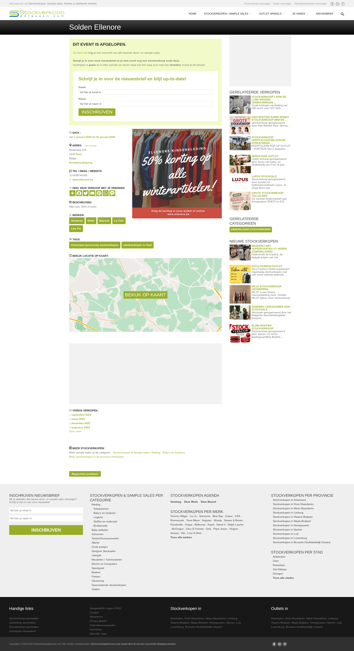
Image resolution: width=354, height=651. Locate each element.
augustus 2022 (80, 427)
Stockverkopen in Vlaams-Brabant (293, 516)
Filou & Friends (195, 528)
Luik (238, 622)
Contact (94, 612)
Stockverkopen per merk (196, 512)
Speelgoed (98, 568)
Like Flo (76, 228)
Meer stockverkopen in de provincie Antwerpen (96, 456)
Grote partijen (100, 546)
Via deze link (80, 52)
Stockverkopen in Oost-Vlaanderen (293, 504)
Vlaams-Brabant (179, 622)
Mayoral (104, 220)
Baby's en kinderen (104, 512)
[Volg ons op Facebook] (332, 4)
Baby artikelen (100, 529)
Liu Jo (193, 516)
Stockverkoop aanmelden (24, 618)
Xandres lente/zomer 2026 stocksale (271, 308)
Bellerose (200, 524)
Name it (220, 524)
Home (193, 13)
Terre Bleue (193, 520)
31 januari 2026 (105, 136)
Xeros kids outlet (265, 156)
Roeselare (279, 565)
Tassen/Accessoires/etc (105, 538)
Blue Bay (218, 516)
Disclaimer (96, 629)
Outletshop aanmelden (22, 622)
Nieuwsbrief (325, 13)
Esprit (211, 524)
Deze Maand (208, 501)
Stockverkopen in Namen (287, 529)
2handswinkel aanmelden (24, 626)
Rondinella (176, 524)
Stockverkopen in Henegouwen (291, 525)
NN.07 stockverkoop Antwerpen (267, 288)
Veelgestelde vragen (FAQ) (105, 608)
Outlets (68, 3)
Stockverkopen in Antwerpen (289, 499)
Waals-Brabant (199, 622)
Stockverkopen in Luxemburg (290, 538)
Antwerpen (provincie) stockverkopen (95, 244)
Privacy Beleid (98, 620)
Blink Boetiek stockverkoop (262, 327)
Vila (183, 533)
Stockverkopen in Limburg (288, 512)
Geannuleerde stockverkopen (109, 585)
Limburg (232, 618)
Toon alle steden (283, 577)
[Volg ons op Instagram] (337, 4)
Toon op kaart (90, 146)
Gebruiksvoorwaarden (103, 625)
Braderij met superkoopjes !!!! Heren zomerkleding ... (269, 248)
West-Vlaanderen (216, 618)
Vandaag (175, 501)
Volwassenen (101, 508)
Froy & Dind (194, 533)
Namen (230, 622)
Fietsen (96, 576)
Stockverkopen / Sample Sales (226, 13)
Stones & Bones (233, 520)
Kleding (96, 504)
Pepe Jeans (220, 528)
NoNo (91, 220)
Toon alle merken (181, 537)
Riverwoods (177, 520)
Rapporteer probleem (85, 473)
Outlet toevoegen (282, 3)
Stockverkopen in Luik (286, 533)
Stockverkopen (37, 3)
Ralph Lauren (236, 524)
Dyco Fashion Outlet (267, 266)
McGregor (178, 528)
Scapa (188, 524)
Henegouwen (217, 622)
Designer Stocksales (103, 551)
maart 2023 (78, 418)
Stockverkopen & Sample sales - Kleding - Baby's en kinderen (149, 452)
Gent (276, 560)
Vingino (233, 528)
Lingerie (98, 517)
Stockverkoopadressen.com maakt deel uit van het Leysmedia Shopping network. (133, 644)
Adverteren (96, 616)
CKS (237, 516)
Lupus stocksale (264, 176)
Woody (218, 520)
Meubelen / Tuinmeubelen (107, 559)
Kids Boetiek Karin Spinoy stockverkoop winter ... (270, 118)
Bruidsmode (100, 525)
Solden (96, 589)
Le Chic (119, 220)
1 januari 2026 (83, 136)
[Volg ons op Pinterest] (343, 4)
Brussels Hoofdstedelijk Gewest (203, 626)
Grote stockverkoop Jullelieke (267, 194)
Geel (78, 154)
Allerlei (95, 542)
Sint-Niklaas (280, 569)
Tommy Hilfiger (179, 516)
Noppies (206, 520)
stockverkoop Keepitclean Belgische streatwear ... (268, 140)
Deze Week (191, 501)
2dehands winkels (86, 3)
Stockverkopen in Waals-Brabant (292, 521)
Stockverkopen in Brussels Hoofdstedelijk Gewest (301, 542)
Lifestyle (96, 555)
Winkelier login (98, 633)
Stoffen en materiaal (105, 521)
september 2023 (81, 414)
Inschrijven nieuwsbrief (22, 631)
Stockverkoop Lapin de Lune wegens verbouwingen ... (269, 99)
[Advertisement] (145, 373)
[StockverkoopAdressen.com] (37, 13)
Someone (77, 220)
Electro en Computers (104, 563)
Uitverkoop (98, 580)
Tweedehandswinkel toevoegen (310, 3)
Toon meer (75, 431)
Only (208, 528)
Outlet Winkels (270, 13)
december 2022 (80, 423)
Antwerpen (279, 556)
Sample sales (55, 3)
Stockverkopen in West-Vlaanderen (293, 508)
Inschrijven (46, 530)
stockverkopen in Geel (137, 244)
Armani (174, 533)
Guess (229, 516)
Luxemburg (177, 626)
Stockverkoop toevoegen (257, 3)
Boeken (96, 572)
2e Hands (298, 13)
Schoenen (97, 534)
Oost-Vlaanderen (194, 618)
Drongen (278, 573)
